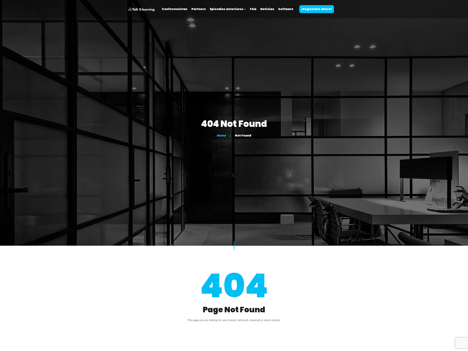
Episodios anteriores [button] (227, 9)
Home (221, 135)
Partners (198, 9)
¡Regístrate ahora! (316, 9)
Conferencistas (174, 9)
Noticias (267, 9)
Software (285, 9)
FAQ (253, 9)
